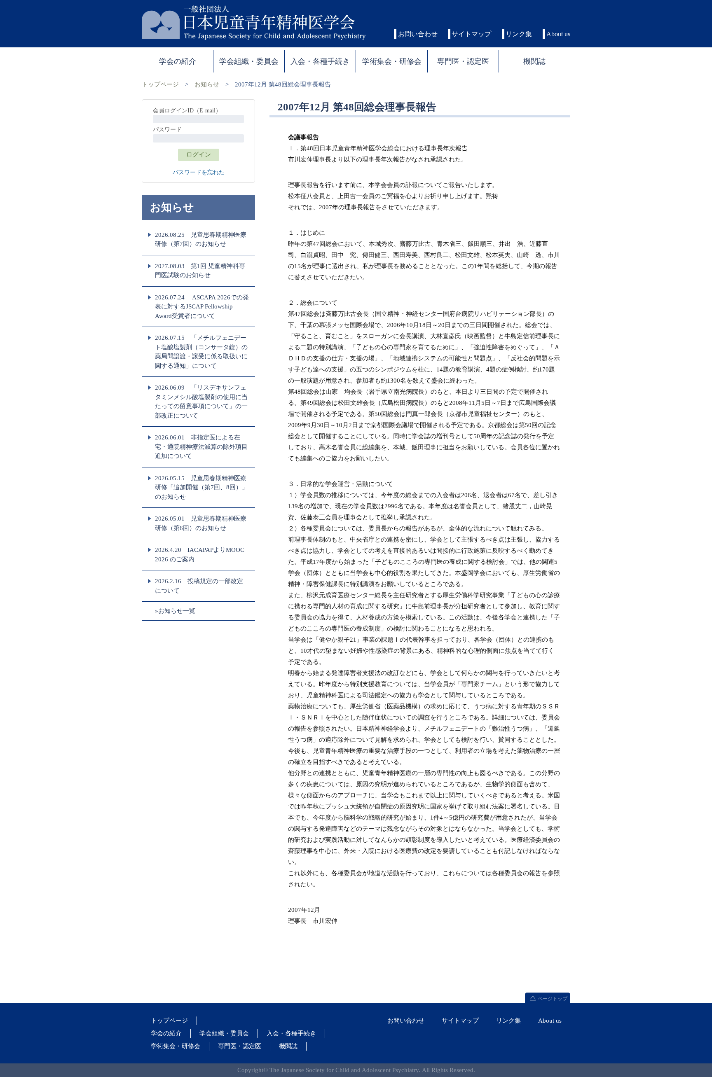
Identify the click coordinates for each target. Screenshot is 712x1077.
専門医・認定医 (239, 1046)
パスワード (167, 129)
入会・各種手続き (291, 1033)
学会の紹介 (166, 1033)
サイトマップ (471, 33)
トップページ (160, 84)
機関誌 (288, 1046)
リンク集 (519, 33)
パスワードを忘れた (199, 172)
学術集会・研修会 (175, 1046)
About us (558, 33)
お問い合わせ (418, 33)
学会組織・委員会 (224, 1033)
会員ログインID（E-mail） (187, 110)
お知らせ (206, 84)
